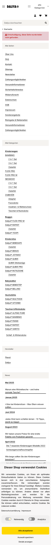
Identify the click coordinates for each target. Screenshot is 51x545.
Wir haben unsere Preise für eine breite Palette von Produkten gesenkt (22, 435)
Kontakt (8, 64)
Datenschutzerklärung (10, 511)
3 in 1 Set (12, 163)
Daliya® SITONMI (13, 303)
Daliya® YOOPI (11, 233)
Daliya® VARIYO (12, 329)
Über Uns (9, 54)
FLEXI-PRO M (11, 175)
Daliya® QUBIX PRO (14, 267)
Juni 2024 (10, 412)
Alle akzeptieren (25, 531)
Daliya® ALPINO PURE (15, 313)
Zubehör (12, 167)
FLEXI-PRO (10, 171)
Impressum (10, 110)
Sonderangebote (12, 115)
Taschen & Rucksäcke (18, 211)
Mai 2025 (9, 382)
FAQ (7, 59)
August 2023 (11, 427)
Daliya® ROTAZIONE (14, 271)
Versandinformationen (15, 84)
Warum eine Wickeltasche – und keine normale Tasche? (22, 390)
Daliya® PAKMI (11, 321)
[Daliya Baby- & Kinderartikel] (14, 6)
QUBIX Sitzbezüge (16, 263)
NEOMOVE (10, 179)
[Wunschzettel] (40, 15)
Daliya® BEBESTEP (13, 285)
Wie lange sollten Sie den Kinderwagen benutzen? (22, 458)
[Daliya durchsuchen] (46, 23)
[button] (35, 15)
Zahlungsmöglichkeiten (15, 79)
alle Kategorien (40, 6)
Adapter (12, 199)
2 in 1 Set (12, 159)
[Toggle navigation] (3, 5)
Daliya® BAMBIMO (13, 317)
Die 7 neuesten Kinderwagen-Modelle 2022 (25, 446)
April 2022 (10, 442)
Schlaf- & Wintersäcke (16, 335)
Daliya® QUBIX (11, 259)
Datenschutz (11, 100)
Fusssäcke (13, 203)
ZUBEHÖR (9, 195)
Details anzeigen (26, 542)
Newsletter (10, 74)
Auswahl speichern (26, 537)
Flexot (8, 357)
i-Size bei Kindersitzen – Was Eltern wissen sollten (24, 405)
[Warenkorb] (46, 15)
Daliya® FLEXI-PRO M (14, 221)
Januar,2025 (11, 397)
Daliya (8, 362)
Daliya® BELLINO (12, 289)
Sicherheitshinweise (14, 89)
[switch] (8, 519)
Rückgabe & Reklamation (16, 120)
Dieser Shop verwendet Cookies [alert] (25, 467)
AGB (7, 105)
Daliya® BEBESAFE (13, 243)
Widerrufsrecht (12, 95)
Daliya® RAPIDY (12, 225)
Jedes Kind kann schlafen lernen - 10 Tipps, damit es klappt (25, 420)
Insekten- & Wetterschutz (19, 207)
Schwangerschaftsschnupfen (19, 449)
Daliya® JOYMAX (13, 255)
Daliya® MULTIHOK (13, 299)
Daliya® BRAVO (12, 251)
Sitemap (9, 69)
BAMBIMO (10, 155)
